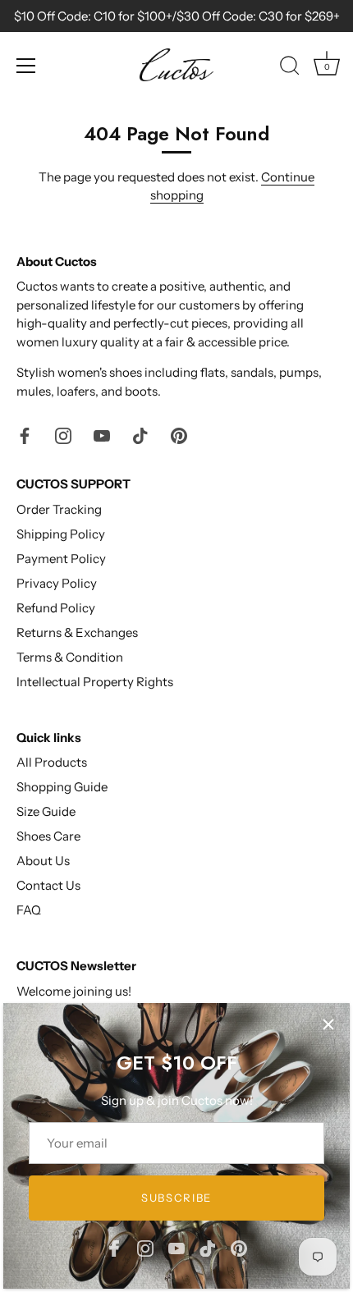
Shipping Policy (60, 534)
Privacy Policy (56, 583)
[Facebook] (114, 1247)
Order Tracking (59, 509)
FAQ (28, 910)
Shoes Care (48, 836)
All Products (51, 762)
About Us (43, 860)
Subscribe (176, 1197)
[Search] (290, 68)
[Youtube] (176, 1247)
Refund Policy (55, 608)
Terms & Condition (69, 657)
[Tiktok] (207, 1247)
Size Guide (46, 811)
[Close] (328, 1024)
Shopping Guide (62, 787)
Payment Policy (61, 558)
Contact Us (48, 885)
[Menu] (26, 66)
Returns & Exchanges (77, 632)
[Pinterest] (239, 1247)
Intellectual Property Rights (94, 682)
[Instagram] (145, 1247)
